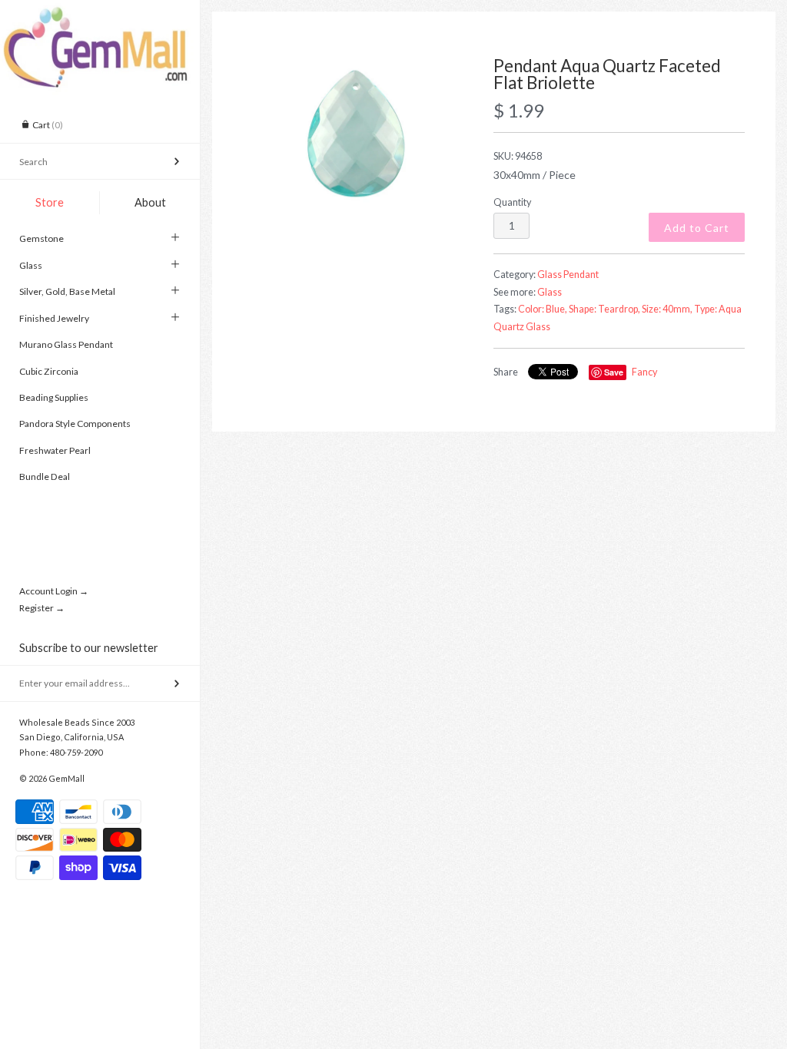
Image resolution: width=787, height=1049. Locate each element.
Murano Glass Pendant (66, 344)
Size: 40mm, (667, 309)
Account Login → (53, 591)
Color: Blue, (542, 309)
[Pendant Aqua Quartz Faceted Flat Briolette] (356, 133)
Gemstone (41, 238)
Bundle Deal (44, 476)
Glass (30, 265)
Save (613, 372)
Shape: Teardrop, (604, 309)
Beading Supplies (53, 397)
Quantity (512, 202)
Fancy (644, 372)
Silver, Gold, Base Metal (67, 291)
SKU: (517, 156)
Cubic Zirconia (48, 371)
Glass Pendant (568, 274)
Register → (42, 608)
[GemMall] (100, 14)
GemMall (66, 778)
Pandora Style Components (75, 423)
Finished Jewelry (54, 318)
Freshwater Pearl (55, 450)
